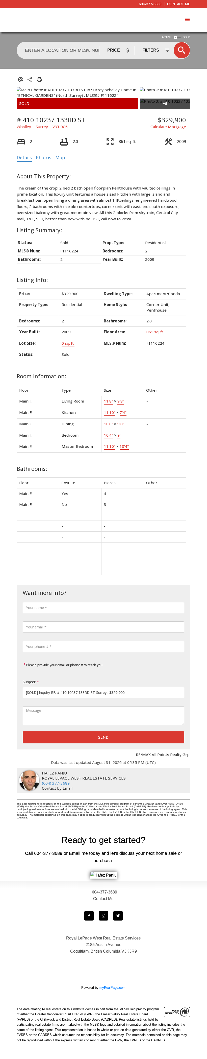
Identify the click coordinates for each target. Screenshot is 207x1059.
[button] (89, 915)
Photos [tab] (43, 157)
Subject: (29, 681)
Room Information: (41, 376)
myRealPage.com (112, 988)
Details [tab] (24, 157)
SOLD (186, 37)
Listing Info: (32, 280)
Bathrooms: (32, 468)
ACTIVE (167, 37)
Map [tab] (60, 157)
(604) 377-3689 (56, 783)
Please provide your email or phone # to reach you (63, 665)
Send (103, 737)
